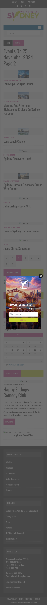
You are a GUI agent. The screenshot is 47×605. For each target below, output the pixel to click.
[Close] (41, 276)
